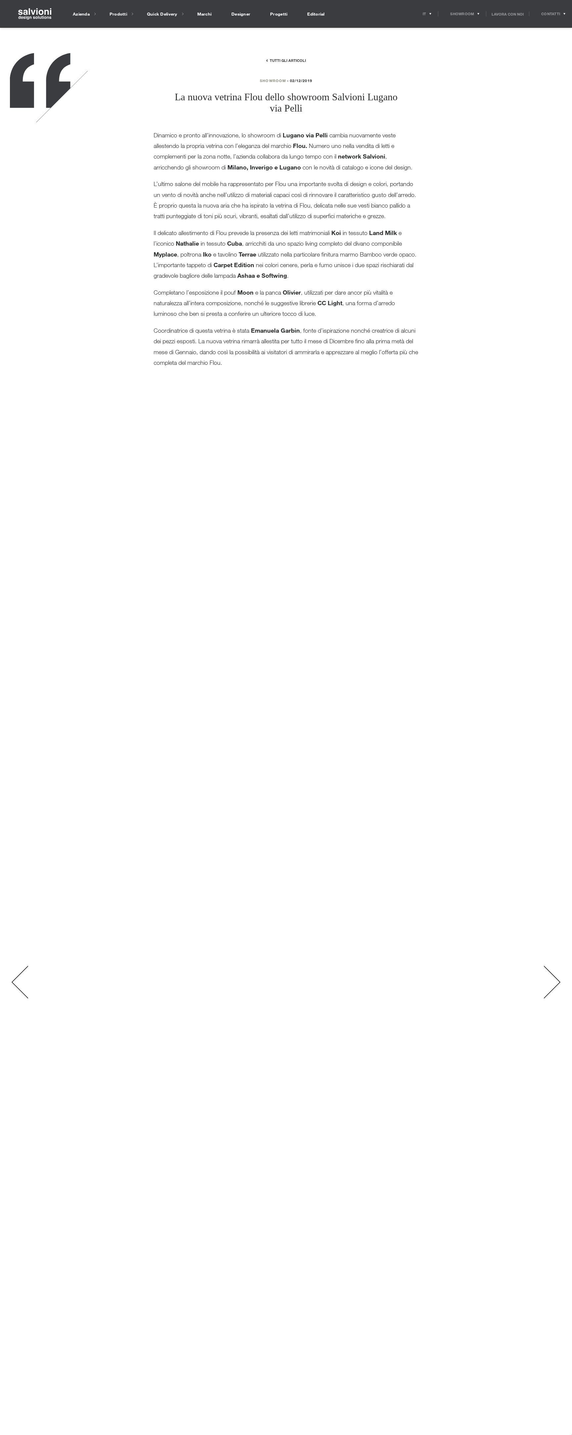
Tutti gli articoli (288, 60)
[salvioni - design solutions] (34, 14)
